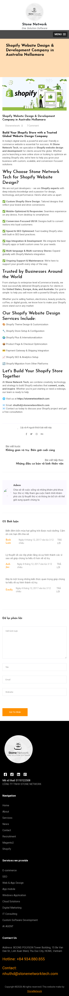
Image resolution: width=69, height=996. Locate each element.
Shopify (6, 848)
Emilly (9, 590)
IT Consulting (9, 913)
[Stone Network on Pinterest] (25, 774)
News (5, 824)
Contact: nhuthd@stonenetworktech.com (30, 971)
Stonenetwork (12, 125)
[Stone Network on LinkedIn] (19, 774)
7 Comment (32, 125)
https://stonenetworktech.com (33, 398)
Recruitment (9, 836)
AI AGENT (7, 926)
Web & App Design (13, 882)
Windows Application (14, 895)
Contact (6, 830)
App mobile (8, 889)
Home (5, 805)
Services (7, 817)
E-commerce (9, 870)
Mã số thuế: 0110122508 (16, 780)
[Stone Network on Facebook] (12, 774)
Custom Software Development (20, 920)
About (5, 811)
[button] (60, 34)
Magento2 (8, 842)
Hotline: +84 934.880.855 (23, 959)
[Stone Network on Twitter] (5, 774)
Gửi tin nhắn (15, 712)
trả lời (59, 541)
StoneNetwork (34, 991)
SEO (4, 876)
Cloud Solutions (11, 901)
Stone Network (34, 24)
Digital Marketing (12, 907)
